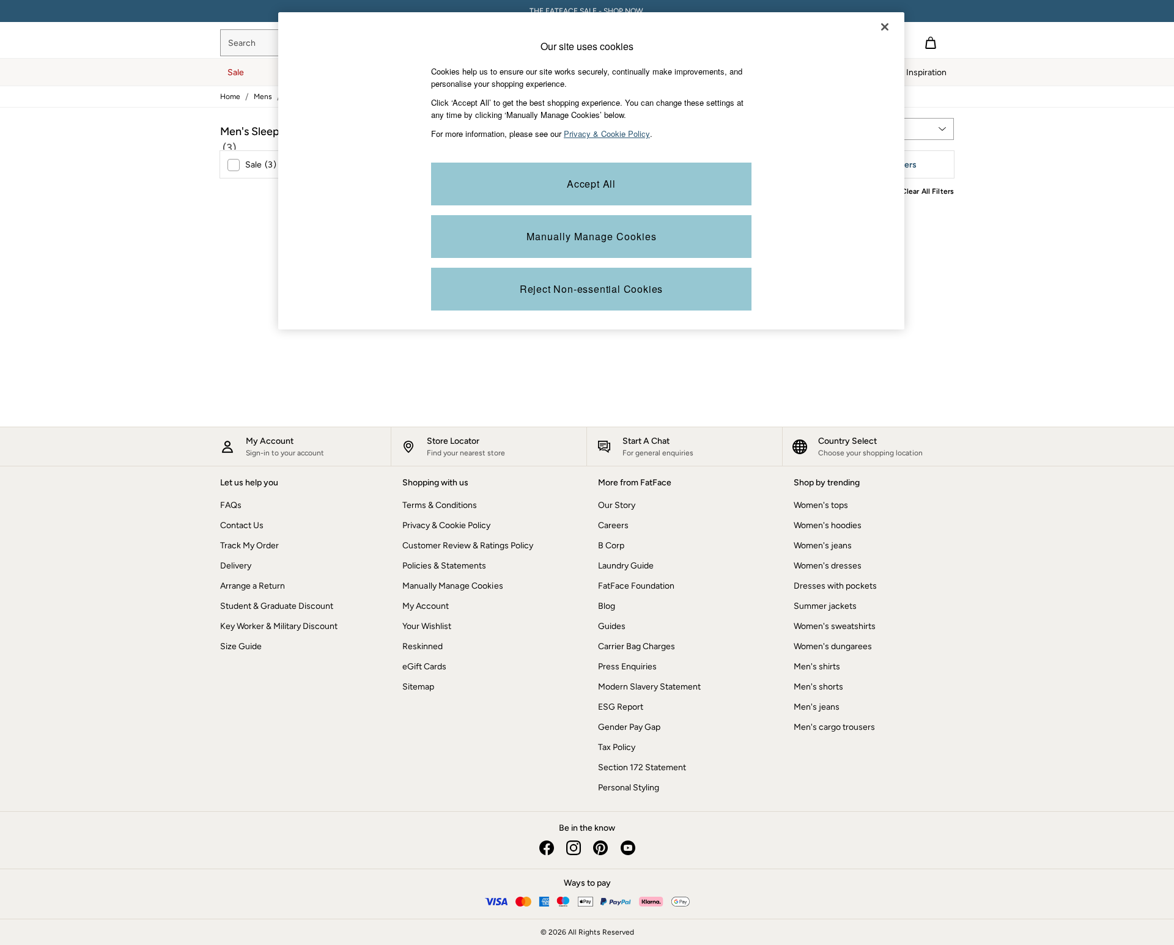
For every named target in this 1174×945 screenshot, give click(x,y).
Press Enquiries (627, 666)
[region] (591, 170)
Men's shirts (817, 666)
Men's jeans (817, 707)
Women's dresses (828, 566)
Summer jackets (825, 606)
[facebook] (546, 847)
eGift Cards (424, 666)
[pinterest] (600, 847)
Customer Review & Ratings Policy (467, 545)
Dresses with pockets (835, 586)
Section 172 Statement (642, 767)
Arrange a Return (252, 586)
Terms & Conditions (439, 505)
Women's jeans (823, 545)
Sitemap (418, 687)
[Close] (884, 26)
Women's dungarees (833, 646)
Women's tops (821, 505)
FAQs (231, 505)
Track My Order (249, 545)
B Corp (611, 545)
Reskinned (422, 646)
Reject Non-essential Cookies (591, 289)
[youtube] (627, 847)
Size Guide (241, 646)
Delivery (235, 566)
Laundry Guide (626, 566)
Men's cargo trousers (834, 727)
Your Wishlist (426, 626)
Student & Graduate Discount (276, 606)
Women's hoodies (828, 525)
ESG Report (620, 707)
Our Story (616, 505)
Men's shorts (818, 687)
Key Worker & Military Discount (279, 626)
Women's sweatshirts (835, 626)
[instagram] (573, 847)
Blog (606, 606)
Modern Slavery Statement (649, 687)
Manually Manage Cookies (452, 586)
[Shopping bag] (930, 42)
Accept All (591, 184)
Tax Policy (616, 747)
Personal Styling (628, 787)
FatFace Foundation (636, 586)
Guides (612, 626)
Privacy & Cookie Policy (446, 525)
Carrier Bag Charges (636, 646)
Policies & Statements (444, 566)
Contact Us (242, 525)
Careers (613, 525)
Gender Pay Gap (629, 727)
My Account (425, 606)
